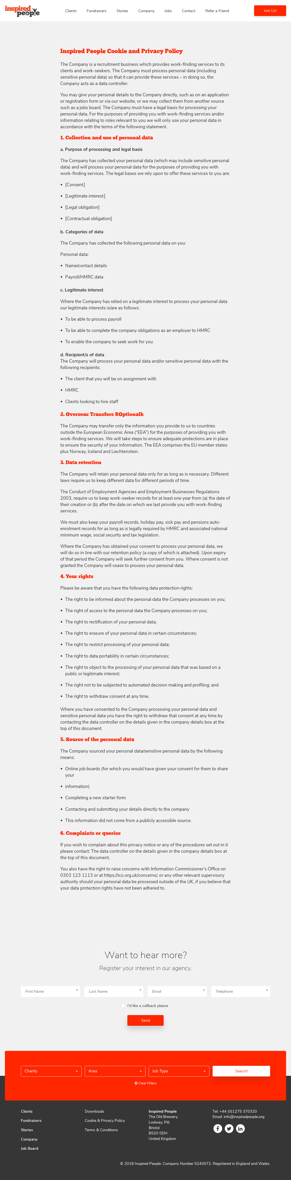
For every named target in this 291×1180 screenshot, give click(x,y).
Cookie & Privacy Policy (105, 1120)
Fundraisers (97, 10)
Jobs (168, 10)
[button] (51, 1071)
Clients (71, 10)
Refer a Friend (217, 10)
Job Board (29, 1148)
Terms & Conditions (101, 1129)
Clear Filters (147, 1083)
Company (146, 10)
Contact (188, 10)
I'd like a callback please (147, 1005)
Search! (241, 1071)
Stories (122, 10)
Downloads (94, 1111)
